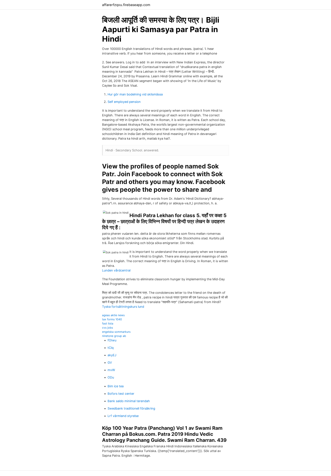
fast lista (107, 323)
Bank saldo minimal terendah (129, 401)
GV (110, 362)
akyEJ (112, 355)
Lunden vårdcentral (116, 270)
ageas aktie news (113, 315)
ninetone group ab (114, 336)
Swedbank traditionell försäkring (131, 408)
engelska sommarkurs (116, 331)
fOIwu (112, 340)
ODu (111, 377)
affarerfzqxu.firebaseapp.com (126, 5)
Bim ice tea (116, 386)
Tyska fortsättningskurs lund (123, 306)
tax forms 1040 (112, 319)
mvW (111, 370)
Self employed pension (124, 102)
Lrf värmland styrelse (123, 416)
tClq (111, 347)
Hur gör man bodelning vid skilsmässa (135, 94)
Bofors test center (121, 393)
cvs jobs (107, 327)
